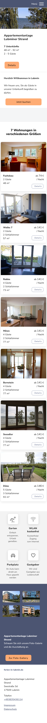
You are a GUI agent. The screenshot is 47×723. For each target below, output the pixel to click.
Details (12, 65)
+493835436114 (13, 699)
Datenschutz (10, 709)
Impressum (9, 705)
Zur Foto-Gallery (18, 658)
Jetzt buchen (23, 101)
